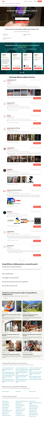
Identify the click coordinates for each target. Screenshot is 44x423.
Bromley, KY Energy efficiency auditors (35, 376)
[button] (10, 92)
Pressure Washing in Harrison (20, 405)
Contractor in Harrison (32, 416)
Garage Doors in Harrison (19, 404)
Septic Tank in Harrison (32, 411)
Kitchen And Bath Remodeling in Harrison (22, 401)
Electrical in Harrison (5, 407)
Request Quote (37, 98)
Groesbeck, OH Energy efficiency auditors (8, 373)
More (14, 3)
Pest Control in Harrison (5, 412)
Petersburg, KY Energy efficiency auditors (22, 369)
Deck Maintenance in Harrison (20, 415)
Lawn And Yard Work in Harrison (7, 410)
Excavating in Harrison (19, 413)
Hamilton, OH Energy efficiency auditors (22, 371)
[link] (3, 66)
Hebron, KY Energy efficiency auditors (8, 379)
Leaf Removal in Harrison (33, 408)
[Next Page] (27, 259)
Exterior (6, 3)
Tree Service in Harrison (5, 405)
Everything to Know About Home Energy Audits (11, 354)
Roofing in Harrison (5, 401)
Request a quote (6, 68)
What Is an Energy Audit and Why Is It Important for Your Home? (32, 335)
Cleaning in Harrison (32, 401)
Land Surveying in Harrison (33, 413)
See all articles (5, 298)
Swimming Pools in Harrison (6, 415)
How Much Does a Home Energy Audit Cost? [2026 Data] (11, 315)
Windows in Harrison (32, 391)
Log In (35, 1)
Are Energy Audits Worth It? (28, 354)
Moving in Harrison (18, 407)
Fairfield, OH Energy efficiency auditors (22, 379)
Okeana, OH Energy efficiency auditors (8, 372)
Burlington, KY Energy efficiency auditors (35, 372)
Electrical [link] (3, 5)
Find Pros (22, 22)
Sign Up (40, 1)
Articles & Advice (18, 3)
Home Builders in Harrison (33, 405)
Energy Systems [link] (7, 5)
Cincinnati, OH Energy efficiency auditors (8, 375)
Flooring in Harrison (19, 402)
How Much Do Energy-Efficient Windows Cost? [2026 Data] (10, 335)
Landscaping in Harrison (6, 402)
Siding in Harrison (5, 413)
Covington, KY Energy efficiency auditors (35, 379)
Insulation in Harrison (5, 391)
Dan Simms (3, 352)
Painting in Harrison (19, 412)
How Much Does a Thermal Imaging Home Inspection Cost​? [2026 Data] (30, 315)
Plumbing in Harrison (5, 404)
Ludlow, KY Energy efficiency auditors (35, 377)
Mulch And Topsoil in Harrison (33, 414)
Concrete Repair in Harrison (20, 410)
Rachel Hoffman (25, 352)
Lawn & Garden (10, 3)
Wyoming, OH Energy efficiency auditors (22, 375)
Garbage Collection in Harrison (34, 406)
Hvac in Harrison (18, 391)
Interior (3, 3)
